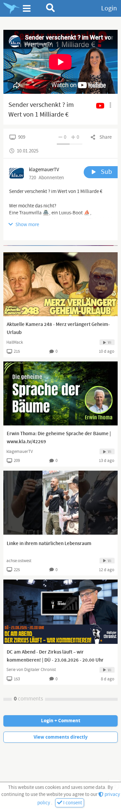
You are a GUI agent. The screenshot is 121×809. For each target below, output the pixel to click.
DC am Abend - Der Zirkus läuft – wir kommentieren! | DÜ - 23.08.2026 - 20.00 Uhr (55, 656)
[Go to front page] (11, 8)
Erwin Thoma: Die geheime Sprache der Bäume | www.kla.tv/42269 (59, 437)
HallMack (14, 342)
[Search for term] (50, 8)
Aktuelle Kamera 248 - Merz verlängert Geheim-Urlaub (58, 328)
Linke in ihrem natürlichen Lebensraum (49, 543)
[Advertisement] (60, 245)
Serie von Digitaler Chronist (31, 669)
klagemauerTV (19, 451)
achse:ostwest (18, 560)
